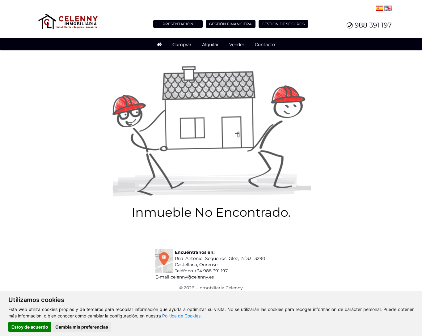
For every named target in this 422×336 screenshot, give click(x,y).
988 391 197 (372, 25)
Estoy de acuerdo (29, 327)
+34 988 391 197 (211, 271)
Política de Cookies (181, 315)
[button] (182, 44)
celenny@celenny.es (192, 277)
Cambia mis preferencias (81, 327)
